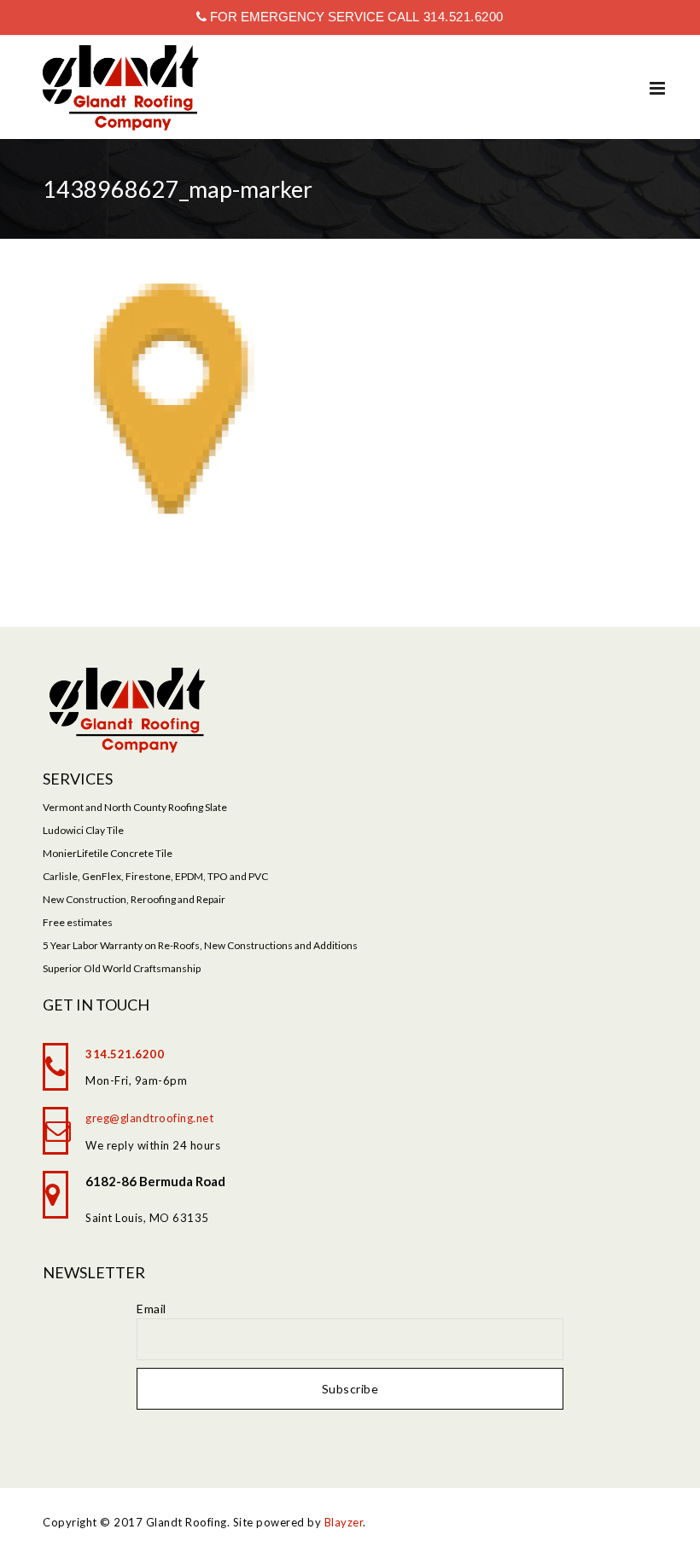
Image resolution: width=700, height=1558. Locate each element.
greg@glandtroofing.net (149, 1118)
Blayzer (344, 1522)
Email (151, 1308)
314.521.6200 (461, 16)
